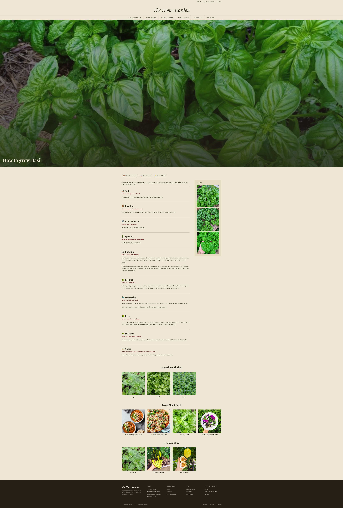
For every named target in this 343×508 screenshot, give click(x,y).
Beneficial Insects (171, 494)
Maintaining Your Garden (154, 494)
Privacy (205, 504)
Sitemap (219, 504)
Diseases (169, 491)
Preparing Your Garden (153, 491)
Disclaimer (212, 504)
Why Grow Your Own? (209, 1)
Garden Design (183, 17)
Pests (168, 489)
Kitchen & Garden (166, 17)
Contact (219, 1)
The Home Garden (171, 10)
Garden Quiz (197, 17)
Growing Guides (151, 489)
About (199, 1)
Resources (210, 17)
